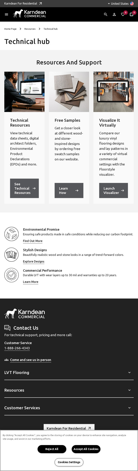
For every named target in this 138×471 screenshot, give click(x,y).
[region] (69, 450)
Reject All (51, 449)
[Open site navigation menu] (6, 14)
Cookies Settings (69, 462)
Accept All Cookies (86, 449)
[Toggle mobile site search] (106, 14)
